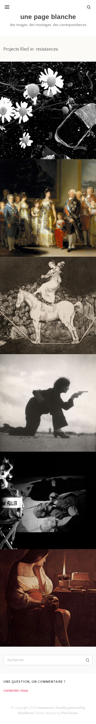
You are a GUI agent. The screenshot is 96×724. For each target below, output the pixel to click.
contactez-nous (15, 690)
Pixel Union (69, 713)
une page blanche (48, 16)
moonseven (45, 708)
